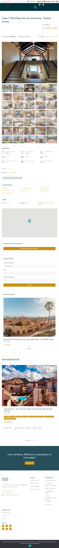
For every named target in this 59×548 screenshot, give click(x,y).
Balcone (6, 414)
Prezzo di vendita (8, 263)
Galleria (4, 518)
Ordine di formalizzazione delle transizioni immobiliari (50, 498)
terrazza (25, 190)
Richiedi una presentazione (29, 248)
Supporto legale (35, 486)
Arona (27, 203)
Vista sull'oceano (8, 193)
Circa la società (6, 512)
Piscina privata (46, 188)
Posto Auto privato (9, 190)
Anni (4, 270)
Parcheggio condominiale (21, 414)
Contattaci (29, 463)
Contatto (4, 515)
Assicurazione (34, 480)
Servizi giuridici (35, 489)
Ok (30, 545)
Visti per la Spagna (50, 480)
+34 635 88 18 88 (8, 493)
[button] (29, 221)
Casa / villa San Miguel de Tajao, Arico (16, 339)
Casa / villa (7, 168)
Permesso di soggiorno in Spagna (50, 484)
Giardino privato (27, 188)
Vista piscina (45, 190)
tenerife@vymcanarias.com (11, 495)
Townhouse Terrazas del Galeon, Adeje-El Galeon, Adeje (23, 409)
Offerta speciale (39, 414)
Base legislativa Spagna (49, 492)
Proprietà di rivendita (10, 416)
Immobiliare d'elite (12, 172)
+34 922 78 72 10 (52, 4)
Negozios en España (50, 488)
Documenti (48, 504)
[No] (57, 544)
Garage (5, 188)
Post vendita (34, 483)
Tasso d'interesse (8, 277)
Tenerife (7, 203)
